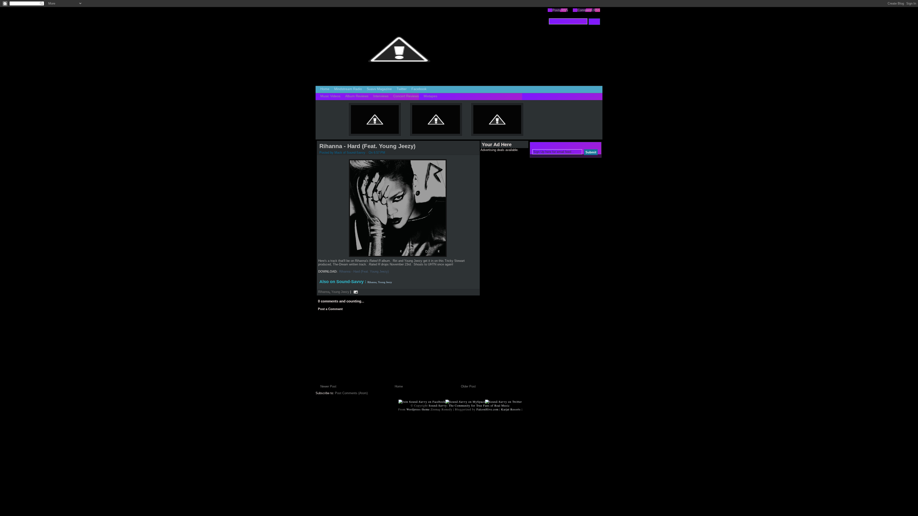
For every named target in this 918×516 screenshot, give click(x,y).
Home (324, 89)
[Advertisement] (500, 223)
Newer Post (328, 386)
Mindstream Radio (348, 89)
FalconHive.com (487, 409)
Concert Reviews (406, 96)
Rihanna (323, 292)
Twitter (402, 89)
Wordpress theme (418, 409)
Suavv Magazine (379, 89)
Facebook (418, 89)
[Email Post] (355, 292)
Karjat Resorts (511, 409)
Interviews (380, 96)
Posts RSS (560, 10)
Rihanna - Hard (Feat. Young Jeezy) (367, 146)
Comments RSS (589, 10)
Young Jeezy (340, 292)
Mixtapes (430, 96)
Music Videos (330, 96)
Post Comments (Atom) (351, 393)
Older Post (468, 386)
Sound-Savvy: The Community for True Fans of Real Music (469, 405)
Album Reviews (356, 96)
